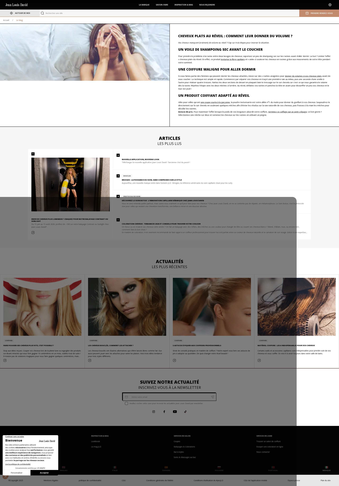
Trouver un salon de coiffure (268, 441)
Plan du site (326, 480)
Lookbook (95, 441)
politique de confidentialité (90, 480)
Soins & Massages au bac (185, 457)
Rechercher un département (58, 13)
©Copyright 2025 (15, 480)
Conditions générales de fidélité (159, 480)
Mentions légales (51, 480)
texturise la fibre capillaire (233, 59)
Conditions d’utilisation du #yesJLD (208, 480)
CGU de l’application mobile (255, 480)
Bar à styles (179, 452)
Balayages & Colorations (184, 446)
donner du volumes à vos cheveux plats (303, 76)
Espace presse (294, 480)
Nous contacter (263, 452)
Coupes (177, 441)
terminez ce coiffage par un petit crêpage (287, 111)
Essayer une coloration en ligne (269, 446)
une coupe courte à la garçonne (215, 102)
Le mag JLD (96, 446)
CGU (124, 480)
